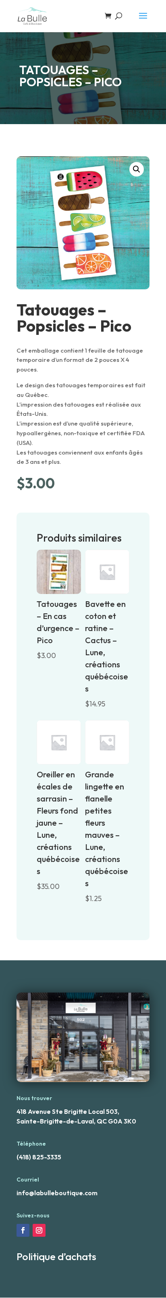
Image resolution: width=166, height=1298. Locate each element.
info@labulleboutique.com (57, 1193)
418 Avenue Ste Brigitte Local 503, (68, 1111)
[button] (136, 169)
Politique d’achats (56, 1256)
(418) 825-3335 (39, 1157)
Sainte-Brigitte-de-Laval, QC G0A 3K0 (76, 1121)
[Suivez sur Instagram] (39, 1230)
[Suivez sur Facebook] (23, 1230)
